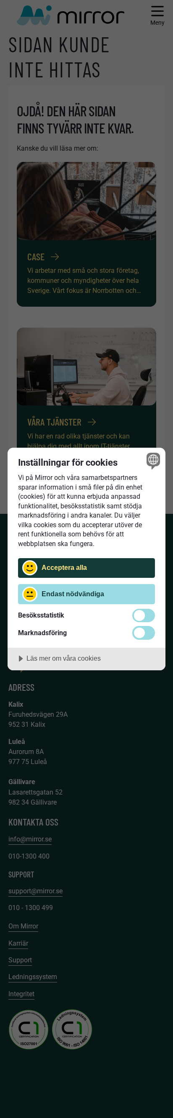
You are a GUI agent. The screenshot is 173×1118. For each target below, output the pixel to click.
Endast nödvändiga (73, 593)
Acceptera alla (64, 567)
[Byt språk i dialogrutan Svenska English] (152, 461)
